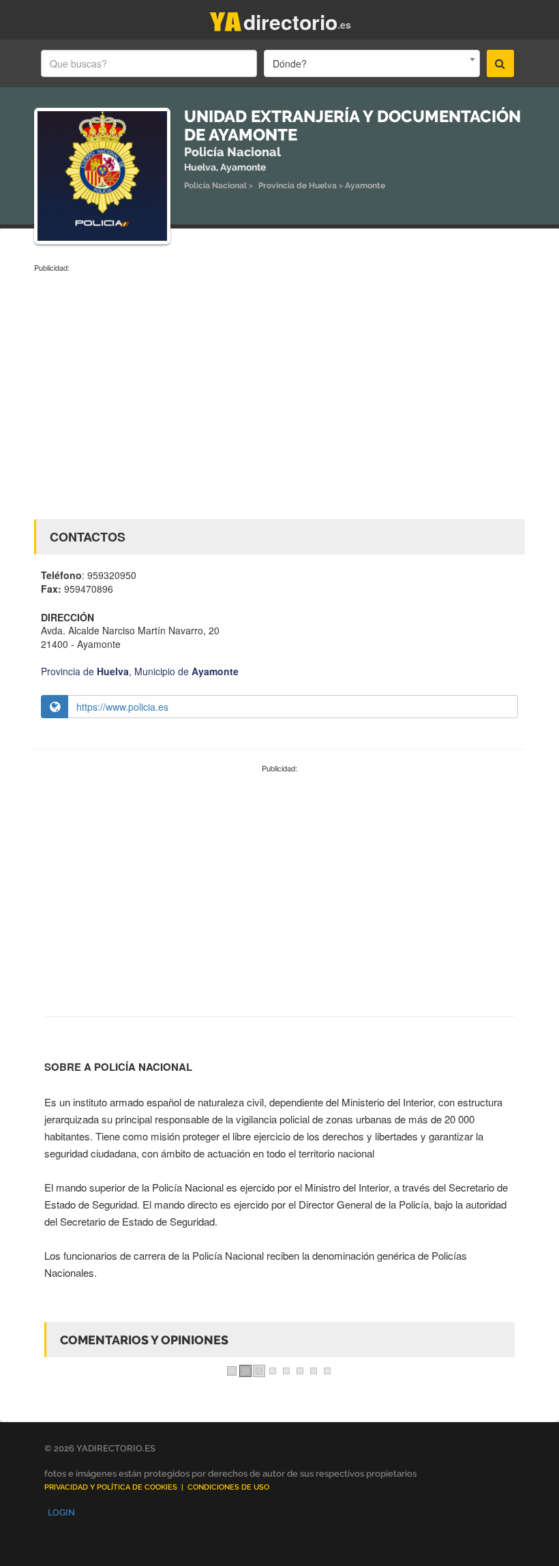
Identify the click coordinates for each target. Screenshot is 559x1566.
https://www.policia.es (122, 706)
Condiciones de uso (228, 1487)
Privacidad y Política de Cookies (110, 1487)
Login (61, 1512)
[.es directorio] (225, 18)
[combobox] (372, 63)
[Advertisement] (279, 375)
